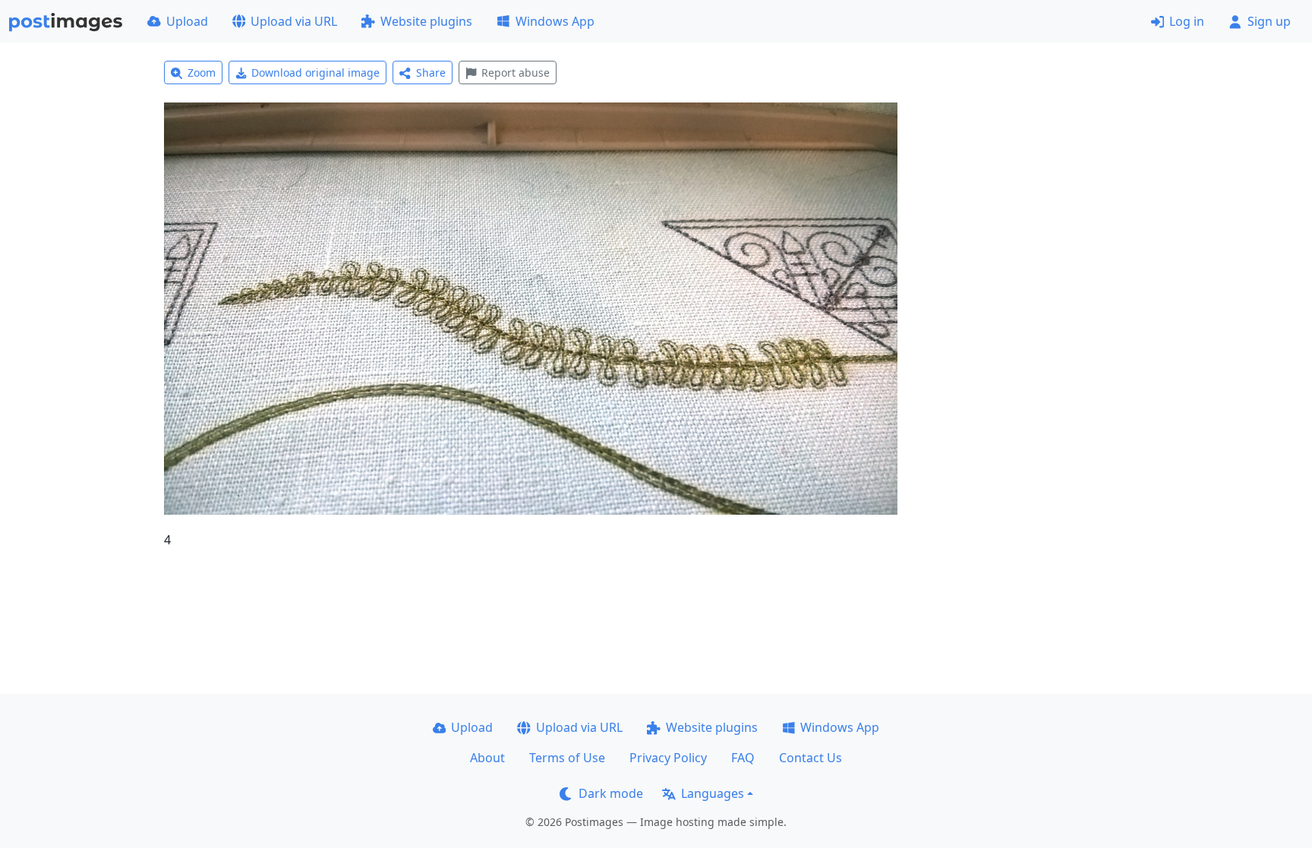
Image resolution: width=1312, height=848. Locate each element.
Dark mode (611, 793)
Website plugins (426, 21)
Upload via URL (294, 21)
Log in (1186, 21)
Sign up (1269, 21)
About (487, 757)
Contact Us (810, 757)
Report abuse (515, 72)
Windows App (555, 21)
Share (431, 72)
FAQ (743, 757)
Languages (712, 793)
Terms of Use (567, 757)
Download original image (315, 72)
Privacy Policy (668, 757)
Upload (187, 21)
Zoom (202, 72)
